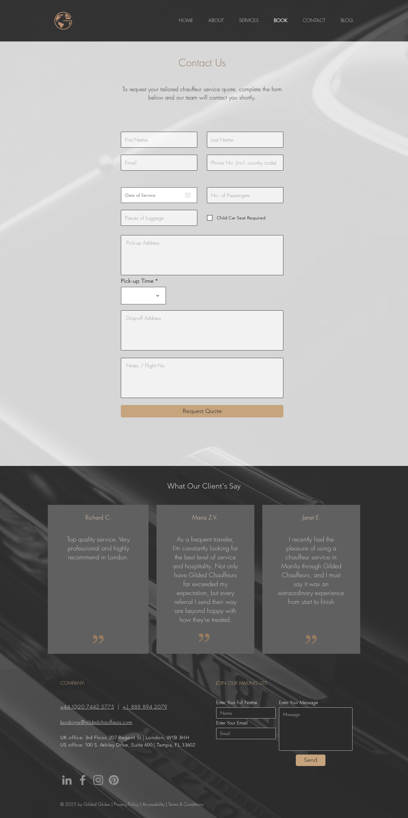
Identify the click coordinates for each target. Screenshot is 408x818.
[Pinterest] (113, 780)
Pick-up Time (137, 281)
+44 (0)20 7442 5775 (87, 706)
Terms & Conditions (185, 804)
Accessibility (153, 804)
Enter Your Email (232, 723)
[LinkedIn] (67, 780)
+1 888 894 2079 (145, 706)
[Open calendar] (187, 195)
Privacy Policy (126, 804)
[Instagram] (98, 780)
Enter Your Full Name (236, 702)
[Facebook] (82, 780)
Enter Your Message (298, 702)
